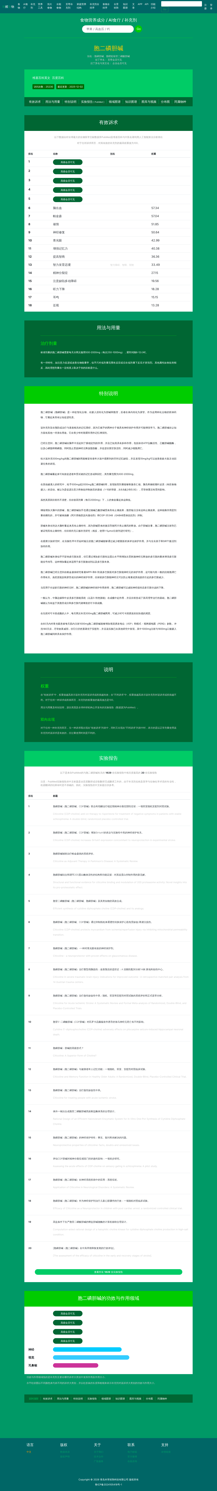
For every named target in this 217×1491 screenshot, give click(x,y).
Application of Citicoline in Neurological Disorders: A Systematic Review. (93, 1187)
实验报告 (92, 101)
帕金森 (57, 216)
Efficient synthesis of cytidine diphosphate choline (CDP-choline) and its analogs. (98, 908)
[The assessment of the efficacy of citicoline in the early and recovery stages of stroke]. (102, 1255)
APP (140, 4)
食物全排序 (106, 6)
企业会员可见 (119, 63)
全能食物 (58, 6)
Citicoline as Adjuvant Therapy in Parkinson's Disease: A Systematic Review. (95, 861)
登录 (211, 6)
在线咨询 (132, 1461)
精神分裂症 (60, 273)
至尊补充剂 (69, 6)
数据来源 (65, 1451)
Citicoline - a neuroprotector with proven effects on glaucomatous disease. (95, 955)
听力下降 (59, 289)
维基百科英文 (41, 78)
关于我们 (98, 1451)
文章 (133, 6)
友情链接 (166, 1451)
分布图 (165, 101)
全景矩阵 (116, 6)
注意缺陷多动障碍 (65, 281)
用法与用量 (52, 101)
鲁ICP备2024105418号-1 (108, 1484)
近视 (56, 305)
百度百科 (58, 78)
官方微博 (132, 1456)
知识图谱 (125, 6)
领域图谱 (115, 101)
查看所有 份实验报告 (108, 1271)
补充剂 (33, 6)
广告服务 (98, 1461)
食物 (20, 6)
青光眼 (57, 240)
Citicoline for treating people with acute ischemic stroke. (85, 1097)
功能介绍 (153, 6)
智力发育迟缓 (62, 265)
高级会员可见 (68, 162)
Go (164, 9)
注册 (205, 6)
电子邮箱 (132, 1451)
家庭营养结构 (81, 6)
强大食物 (49, 6)
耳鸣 (56, 297)
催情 (56, 224)
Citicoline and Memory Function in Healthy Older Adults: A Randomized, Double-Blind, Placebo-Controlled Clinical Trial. (119, 1076)
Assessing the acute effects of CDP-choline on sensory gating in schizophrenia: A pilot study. (105, 1166)
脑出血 (57, 208)
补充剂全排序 (94, 6)
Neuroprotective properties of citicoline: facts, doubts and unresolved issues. (96, 1145)
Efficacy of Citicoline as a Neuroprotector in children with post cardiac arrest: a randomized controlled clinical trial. (117, 1208)
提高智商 (59, 256)
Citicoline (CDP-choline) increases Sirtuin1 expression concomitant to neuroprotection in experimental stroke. (114, 840)
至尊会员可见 (115, 59)
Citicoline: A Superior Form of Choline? (74, 1055)
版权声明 (65, 1456)
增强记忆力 (60, 248)
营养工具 (40, 6)
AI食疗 (25, 6)
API (146, 4)
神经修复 (59, 232)
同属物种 (180, 101)
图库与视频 (149, 101)
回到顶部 (33, 1398)
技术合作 (98, 1456)
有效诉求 (35, 101)
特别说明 (70, 101)
